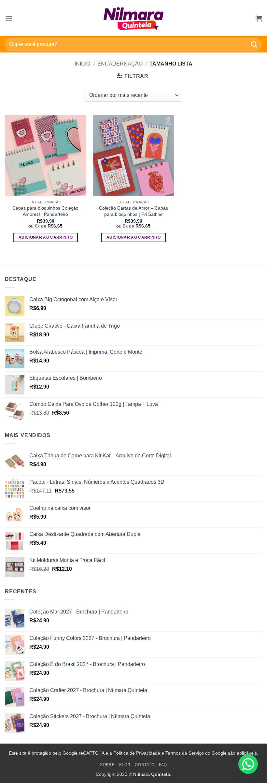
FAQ (163, 764)
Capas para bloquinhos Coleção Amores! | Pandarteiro (45, 211)
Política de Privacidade (136, 753)
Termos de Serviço (184, 753)
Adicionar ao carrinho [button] (46, 237)
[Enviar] (254, 44)
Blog (125, 764)
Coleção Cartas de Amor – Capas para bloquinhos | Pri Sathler (133, 211)
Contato (144, 764)
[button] (9, 18)
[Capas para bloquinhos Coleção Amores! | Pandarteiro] (45, 155)
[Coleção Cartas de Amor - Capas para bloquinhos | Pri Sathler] (133, 155)
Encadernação (120, 63)
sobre (107, 764)
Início (82, 63)
